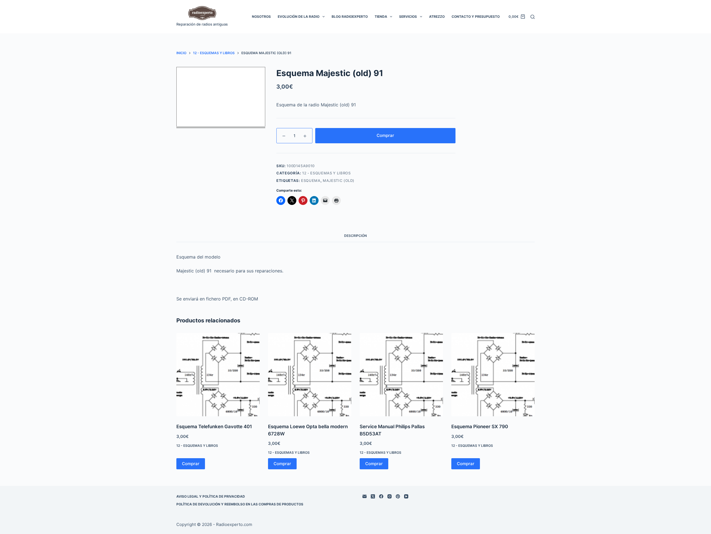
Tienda (381, 16)
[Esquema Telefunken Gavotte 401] (218, 374)
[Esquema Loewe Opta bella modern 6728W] (309, 374)
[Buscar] (532, 17)
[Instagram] (389, 496)
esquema (311, 180)
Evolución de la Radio (298, 16)
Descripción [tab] (355, 236)
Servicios (408, 16)
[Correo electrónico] (364, 496)
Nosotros (261, 16)
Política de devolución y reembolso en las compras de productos (239, 504)
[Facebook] (381, 496)
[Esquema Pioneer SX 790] (493, 374)
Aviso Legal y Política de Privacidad (210, 496)
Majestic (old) (338, 180)
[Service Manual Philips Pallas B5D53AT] (401, 374)
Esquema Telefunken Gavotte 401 (214, 426)
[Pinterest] (398, 496)
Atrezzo (437, 16)
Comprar (385, 135)
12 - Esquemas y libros (326, 173)
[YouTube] (406, 496)
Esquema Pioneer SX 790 (479, 426)
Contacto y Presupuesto (476, 16)
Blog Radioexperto (350, 16)
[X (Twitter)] (373, 496)
